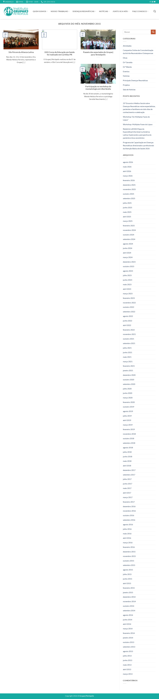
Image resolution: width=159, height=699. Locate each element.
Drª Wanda (127, 67)
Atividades (127, 46)
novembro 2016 (129, 511)
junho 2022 (127, 321)
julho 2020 (127, 389)
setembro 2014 (129, 610)
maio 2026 (127, 167)
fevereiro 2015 (129, 588)
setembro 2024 (129, 239)
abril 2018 (127, 465)
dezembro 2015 (129, 551)
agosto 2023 (128, 271)
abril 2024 (127, 253)
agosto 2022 (128, 316)
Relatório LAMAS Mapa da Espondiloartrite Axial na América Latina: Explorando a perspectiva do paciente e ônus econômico (137, 133)
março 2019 (127, 425)
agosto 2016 (128, 524)
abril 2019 (127, 420)
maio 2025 (127, 212)
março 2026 (127, 176)
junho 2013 (127, 660)
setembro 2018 (129, 443)
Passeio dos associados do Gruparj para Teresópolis (98, 53)
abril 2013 (127, 669)
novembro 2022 (129, 302)
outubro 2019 (128, 407)
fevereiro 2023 (129, 298)
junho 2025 (127, 207)
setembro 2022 (129, 311)
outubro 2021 (128, 339)
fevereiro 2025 (129, 225)
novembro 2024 (129, 230)
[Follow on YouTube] (154, 2)
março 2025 (127, 221)
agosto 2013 (128, 651)
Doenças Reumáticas (84, 11)
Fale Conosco (139, 11)
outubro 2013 (128, 642)
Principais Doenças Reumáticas (135, 80)
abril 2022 (127, 325)
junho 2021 (127, 352)
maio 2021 (127, 357)
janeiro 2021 (128, 370)
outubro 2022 (128, 307)
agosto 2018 (128, 447)
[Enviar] (153, 32)
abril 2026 (127, 171)
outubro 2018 (128, 438)
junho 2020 (127, 393)
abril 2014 (127, 624)
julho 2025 (127, 203)
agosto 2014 (128, 615)
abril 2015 (127, 583)
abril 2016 (127, 538)
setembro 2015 (129, 565)
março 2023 (127, 293)
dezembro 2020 (129, 375)
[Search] (155, 11)
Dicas (125, 58)
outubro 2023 (128, 266)
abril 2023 (127, 289)
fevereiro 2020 (129, 402)
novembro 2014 (129, 601)
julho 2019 (127, 416)
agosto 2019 (128, 411)
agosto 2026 (128, 162)
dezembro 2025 (129, 185)
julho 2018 (127, 452)
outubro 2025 (128, 194)
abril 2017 (127, 493)
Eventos (126, 71)
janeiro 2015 (128, 592)
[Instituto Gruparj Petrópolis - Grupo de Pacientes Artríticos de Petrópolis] (16, 11)
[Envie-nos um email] (152, 2)
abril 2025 (127, 216)
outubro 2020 (128, 379)
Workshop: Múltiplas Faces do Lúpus (137, 124)
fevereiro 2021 (129, 366)
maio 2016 (127, 533)
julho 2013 (127, 656)
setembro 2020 (129, 384)
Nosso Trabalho (59, 11)
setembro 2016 (129, 520)
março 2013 (127, 674)
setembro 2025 (129, 198)
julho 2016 (127, 529)
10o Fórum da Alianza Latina (21, 52)
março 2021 (127, 361)
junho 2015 (127, 579)
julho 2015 (127, 574)
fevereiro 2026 (129, 180)
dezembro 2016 (129, 506)
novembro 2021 (129, 334)
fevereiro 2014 (129, 633)
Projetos (126, 85)
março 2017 (127, 497)
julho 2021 (127, 348)
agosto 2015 (128, 570)
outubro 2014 (128, 606)
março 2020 (127, 398)
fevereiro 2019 (129, 429)
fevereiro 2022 (129, 330)
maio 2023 (127, 284)
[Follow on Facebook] (150, 2)
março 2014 (127, 629)
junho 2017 (127, 484)
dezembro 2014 (129, 597)
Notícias (103, 11)
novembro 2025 (129, 189)
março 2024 (127, 257)
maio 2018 (127, 461)
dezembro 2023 (129, 262)
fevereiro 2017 (129, 502)
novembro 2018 (129, 434)
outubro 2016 (128, 515)
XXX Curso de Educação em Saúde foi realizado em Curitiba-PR (59, 53)
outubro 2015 (128, 561)
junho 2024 (127, 248)
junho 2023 (127, 280)
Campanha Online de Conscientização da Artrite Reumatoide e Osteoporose (138, 51)
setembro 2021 (129, 343)
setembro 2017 (129, 475)
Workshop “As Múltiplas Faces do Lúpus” (136, 118)
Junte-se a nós (120, 11)
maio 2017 (127, 488)
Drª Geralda (127, 62)
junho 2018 (127, 456)
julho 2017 (127, 479)
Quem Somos (39, 11)
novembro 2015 (129, 556)
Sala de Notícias (129, 89)
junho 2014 (127, 619)
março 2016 (127, 543)
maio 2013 (127, 665)
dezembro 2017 (129, 470)
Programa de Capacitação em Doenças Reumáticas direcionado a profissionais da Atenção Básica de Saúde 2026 (138, 145)
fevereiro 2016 (129, 547)
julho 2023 (127, 275)
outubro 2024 (128, 235)
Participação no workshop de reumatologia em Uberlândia (98, 87)
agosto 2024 (128, 244)
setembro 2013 (129, 647)
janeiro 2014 (128, 638)
